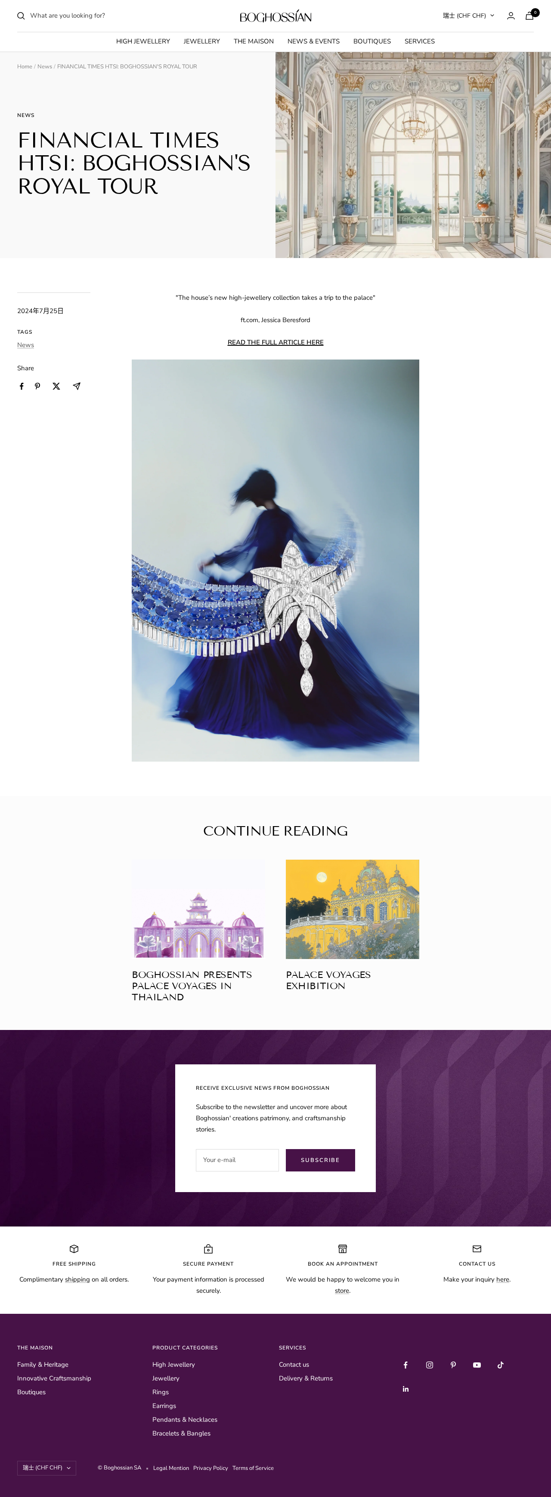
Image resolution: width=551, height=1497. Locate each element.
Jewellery (202, 41)
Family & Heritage (42, 1364)
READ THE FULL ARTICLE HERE (276, 342)
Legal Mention (172, 1468)
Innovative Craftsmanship (54, 1378)
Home (24, 67)
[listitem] (22, 386)
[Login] (511, 15)
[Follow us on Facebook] (406, 1365)
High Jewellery (143, 41)
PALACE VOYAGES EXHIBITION (328, 980)
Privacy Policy (212, 1468)
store (342, 1290)
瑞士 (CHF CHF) (464, 16)
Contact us (294, 1364)
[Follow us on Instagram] (429, 1365)
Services (420, 41)
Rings (160, 1392)
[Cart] (529, 16)
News (44, 67)
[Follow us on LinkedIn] (406, 1389)
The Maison (254, 41)
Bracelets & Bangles (181, 1433)
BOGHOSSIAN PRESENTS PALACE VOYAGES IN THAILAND (192, 985)
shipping (77, 1279)
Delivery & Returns (306, 1378)
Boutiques (372, 41)
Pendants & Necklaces (184, 1419)
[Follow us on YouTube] (477, 1365)
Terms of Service (253, 1468)
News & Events (314, 41)
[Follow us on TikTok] (500, 1365)
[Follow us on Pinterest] (453, 1365)
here (502, 1279)
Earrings (164, 1406)
